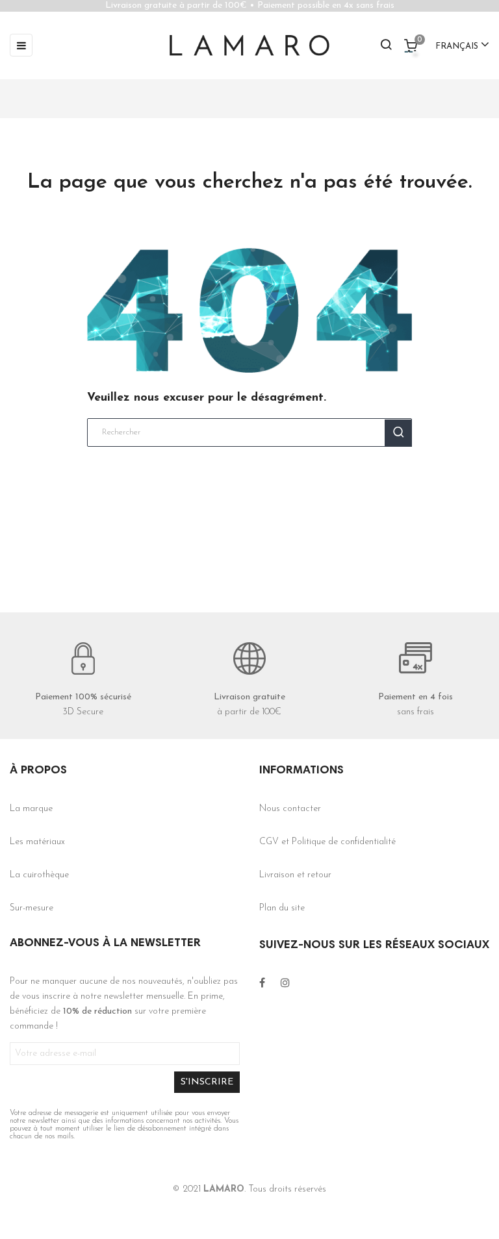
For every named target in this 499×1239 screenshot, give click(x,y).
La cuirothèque (39, 875)
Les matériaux (37, 842)
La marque (31, 809)
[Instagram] (285, 983)
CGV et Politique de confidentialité (327, 842)
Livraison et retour (295, 875)
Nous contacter (290, 809)
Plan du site (282, 908)
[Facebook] (262, 983)
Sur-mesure (31, 908)
